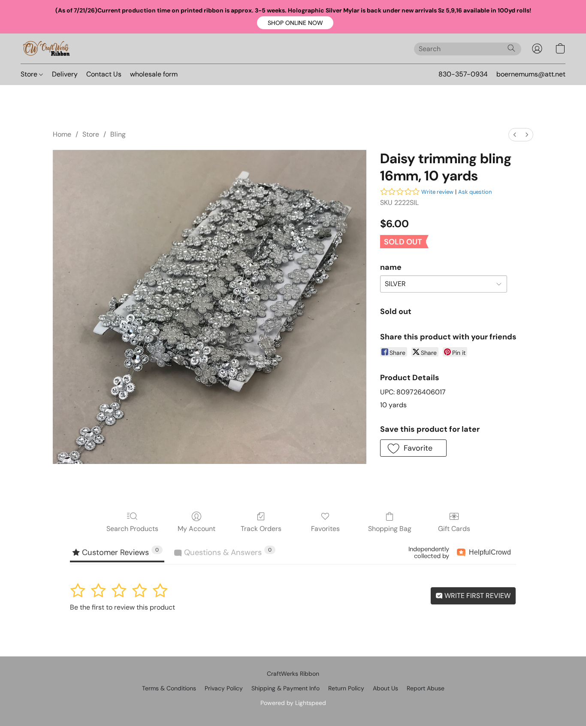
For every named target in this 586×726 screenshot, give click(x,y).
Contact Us (103, 74)
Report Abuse (425, 688)
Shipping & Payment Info (285, 688)
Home (62, 134)
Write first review (476, 595)
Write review (437, 191)
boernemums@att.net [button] (530, 74)
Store (30, 74)
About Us (385, 688)
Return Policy (346, 688)
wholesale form (154, 74)
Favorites (325, 528)
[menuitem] (515, 134)
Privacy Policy (224, 688)
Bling (118, 134)
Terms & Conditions (169, 688)
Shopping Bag (389, 528)
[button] (295, 22)
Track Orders (261, 528)
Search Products (132, 528)
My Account (196, 528)
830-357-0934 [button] (463, 74)
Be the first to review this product (122, 607)
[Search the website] (511, 48)
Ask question (475, 191)
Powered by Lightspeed (293, 703)
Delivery (65, 74)
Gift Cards (454, 528)
